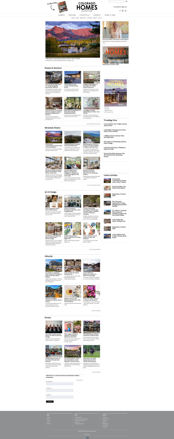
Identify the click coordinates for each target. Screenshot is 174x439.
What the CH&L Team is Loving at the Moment (90, 299)
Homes (61, 15)
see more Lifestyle (95, 310)
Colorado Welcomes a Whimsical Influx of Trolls (114, 148)
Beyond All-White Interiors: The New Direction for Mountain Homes (90, 172)
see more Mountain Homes (93, 185)
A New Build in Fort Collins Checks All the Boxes (71, 86)
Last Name (49, 394)
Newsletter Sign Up (120, 7)
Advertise (77, 17)
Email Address (49, 381)
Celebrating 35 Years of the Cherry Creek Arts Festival (52, 360)
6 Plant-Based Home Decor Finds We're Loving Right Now (72, 237)
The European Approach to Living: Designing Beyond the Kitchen (53, 86)
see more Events (96, 372)
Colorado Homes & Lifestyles (87, 7)
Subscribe (73, 17)
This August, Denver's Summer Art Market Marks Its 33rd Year (71, 335)
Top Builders (77, 422)
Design (72, 15)
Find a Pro (110, 15)
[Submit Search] (126, 1)
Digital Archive (105, 423)
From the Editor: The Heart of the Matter (116, 39)
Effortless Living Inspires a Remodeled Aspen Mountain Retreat (72, 112)
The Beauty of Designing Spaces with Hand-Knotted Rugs (53, 237)
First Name (49, 388)
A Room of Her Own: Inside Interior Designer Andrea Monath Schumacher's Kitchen (53, 112)
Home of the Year (78, 417)
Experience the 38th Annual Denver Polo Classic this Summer (89, 360)
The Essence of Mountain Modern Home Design (115, 142)
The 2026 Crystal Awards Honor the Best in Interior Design (53, 335)
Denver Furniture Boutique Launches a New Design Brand (72, 210)
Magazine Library (83, 17)
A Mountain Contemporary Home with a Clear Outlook (62, 58)
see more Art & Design (94, 249)
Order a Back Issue (108, 112)
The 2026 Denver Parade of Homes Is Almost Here (91, 334)
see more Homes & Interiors (93, 123)
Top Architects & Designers (80, 420)
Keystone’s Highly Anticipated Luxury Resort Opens (53, 300)
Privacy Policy (87, 434)
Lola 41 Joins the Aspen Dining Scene (71, 273)
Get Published (89, 17)
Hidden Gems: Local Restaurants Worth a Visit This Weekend (72, 300)
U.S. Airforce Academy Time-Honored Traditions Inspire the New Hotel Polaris (53, 275)
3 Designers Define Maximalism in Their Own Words (91, 112)
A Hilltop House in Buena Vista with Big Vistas (72, 144)
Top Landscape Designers (79, 423)
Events (97, 15)
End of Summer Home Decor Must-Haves (52, 209)
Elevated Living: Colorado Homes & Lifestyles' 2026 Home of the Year (53, 171)
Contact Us (100, 17)
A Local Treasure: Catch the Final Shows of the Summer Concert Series (71, 360)
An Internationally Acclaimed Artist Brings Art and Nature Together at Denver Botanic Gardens (91, 211)
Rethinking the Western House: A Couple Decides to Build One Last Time (91, 145)
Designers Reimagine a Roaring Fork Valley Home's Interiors (90, 86)
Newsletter (95, 17)
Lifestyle (85, 15)
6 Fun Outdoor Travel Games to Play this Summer (90, 237)
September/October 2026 (111, 64)
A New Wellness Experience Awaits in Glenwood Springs (89, 274)
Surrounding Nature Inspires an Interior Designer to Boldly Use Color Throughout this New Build (71, 173)
